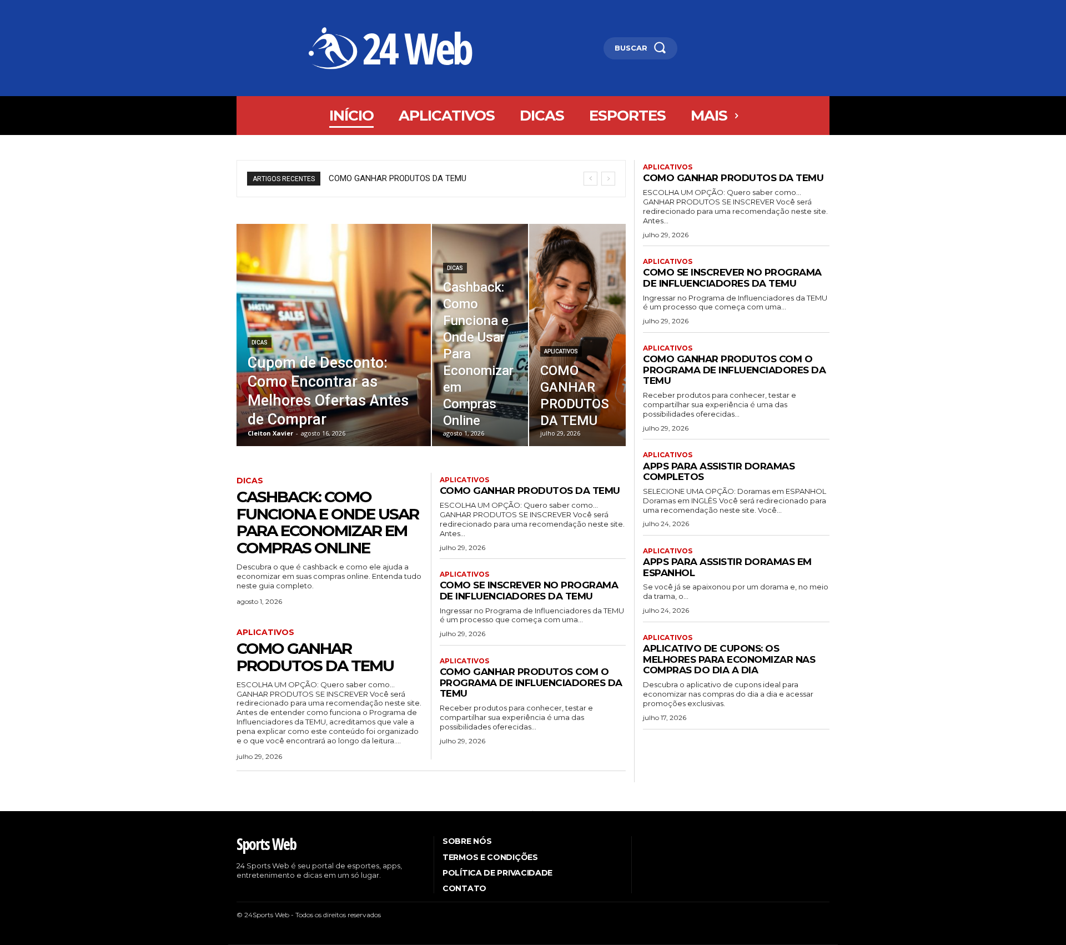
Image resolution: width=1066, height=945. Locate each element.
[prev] (590, 179)
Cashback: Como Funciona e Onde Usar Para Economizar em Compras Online (328, 522)
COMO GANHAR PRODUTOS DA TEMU (397, 178)
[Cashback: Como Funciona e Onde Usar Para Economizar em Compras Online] (480, 335)
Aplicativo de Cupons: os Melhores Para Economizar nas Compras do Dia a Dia (729, 659)
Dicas (260, 342)
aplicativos (561, 351)
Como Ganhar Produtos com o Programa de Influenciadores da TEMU (531, 682)
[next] (608, 179)
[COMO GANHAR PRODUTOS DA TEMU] (577, 335)
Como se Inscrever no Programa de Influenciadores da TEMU (529, 590)
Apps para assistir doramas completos (719, 472)
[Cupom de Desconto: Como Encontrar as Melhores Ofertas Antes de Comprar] (334, 335)
